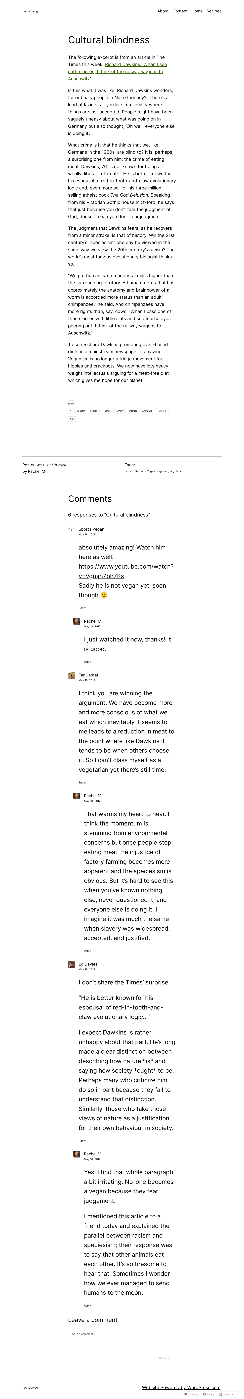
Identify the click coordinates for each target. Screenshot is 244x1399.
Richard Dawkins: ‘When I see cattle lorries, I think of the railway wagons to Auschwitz (117, 71)
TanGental (88, 675)
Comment (164, 1358)
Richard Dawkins (135, 471)
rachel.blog (30, 11)
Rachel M (92, 621)
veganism (162, 471)
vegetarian (176, 471)
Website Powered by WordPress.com (181, 1387)
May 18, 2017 (87, 534)
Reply (82, 607)
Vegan (62, 465)
